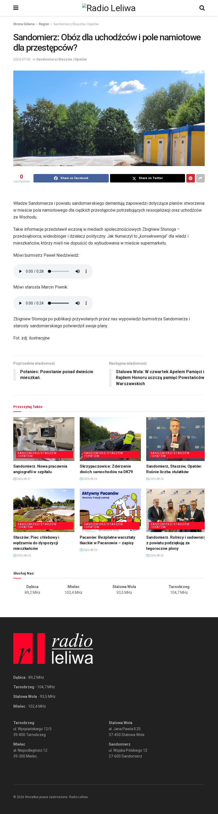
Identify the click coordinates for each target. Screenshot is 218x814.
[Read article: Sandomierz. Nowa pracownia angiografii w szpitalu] (43, 439)
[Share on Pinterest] (190, 178)
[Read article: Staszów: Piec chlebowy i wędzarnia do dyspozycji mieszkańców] (43, 510)
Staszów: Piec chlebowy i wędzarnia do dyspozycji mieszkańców (36, 543)
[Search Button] (202, 8)
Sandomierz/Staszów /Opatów (76, 24)
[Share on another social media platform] (200, 178)
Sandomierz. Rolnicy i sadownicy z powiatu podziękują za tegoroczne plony (176, 543)
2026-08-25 (156, 555)
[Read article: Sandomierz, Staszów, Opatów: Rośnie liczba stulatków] (176, 439)
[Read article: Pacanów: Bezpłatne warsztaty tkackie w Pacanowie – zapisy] (110, 510)
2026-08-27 (23, 478)
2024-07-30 (21, 59)
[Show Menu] (15, 8)
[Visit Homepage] (109, 7)
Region (44, 24)
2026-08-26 (89, 478)
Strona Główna (24, 24)
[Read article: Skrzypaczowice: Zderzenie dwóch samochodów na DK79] (110, 439)
